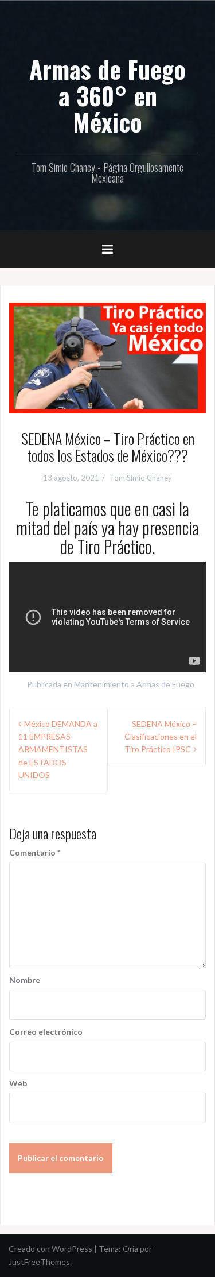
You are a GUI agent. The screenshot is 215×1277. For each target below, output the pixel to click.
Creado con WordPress (50, 1248)
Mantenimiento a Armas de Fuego (134, 684)
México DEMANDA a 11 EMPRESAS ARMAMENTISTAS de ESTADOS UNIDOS (57, 749)
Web (18, 1083)
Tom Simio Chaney (141, 477)
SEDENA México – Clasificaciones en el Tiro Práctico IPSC (160, 736)
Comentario (34, 852)
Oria (130, 1248)
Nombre (24, 980)
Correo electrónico (46, 1031)
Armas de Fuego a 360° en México (107, 95)
